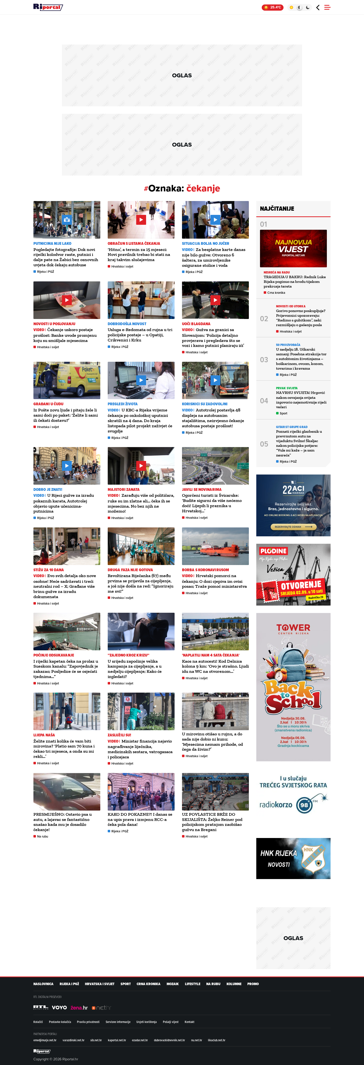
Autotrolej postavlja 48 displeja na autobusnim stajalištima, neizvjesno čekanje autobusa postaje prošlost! (213, 418)
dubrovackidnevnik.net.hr (169, 1040)
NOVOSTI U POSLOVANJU (54, 324)
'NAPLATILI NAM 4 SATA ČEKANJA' (210, 655)
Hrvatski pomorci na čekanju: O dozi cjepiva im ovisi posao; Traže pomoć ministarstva (214, 581)
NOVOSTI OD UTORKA (291, 306)
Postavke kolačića (60, 1022)
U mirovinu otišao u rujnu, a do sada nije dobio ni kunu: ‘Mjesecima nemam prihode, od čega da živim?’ (212, 741)
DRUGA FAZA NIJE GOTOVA (130, 570)
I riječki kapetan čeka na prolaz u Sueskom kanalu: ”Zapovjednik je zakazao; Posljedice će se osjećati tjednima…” (65, 668)
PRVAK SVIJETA (287, 388)
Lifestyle (192, 984)
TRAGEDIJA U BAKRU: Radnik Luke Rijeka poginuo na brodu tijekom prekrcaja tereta (295, 281)
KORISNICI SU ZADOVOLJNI (205, 404)
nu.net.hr (196, 1040)
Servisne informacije (118, 1022)
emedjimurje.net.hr (44, 1040)
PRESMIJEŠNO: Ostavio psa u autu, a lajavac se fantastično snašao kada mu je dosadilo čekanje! (62, 822)
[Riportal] (48, 7)
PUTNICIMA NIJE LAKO (52, 243)
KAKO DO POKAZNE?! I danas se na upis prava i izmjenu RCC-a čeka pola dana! (140, 819)
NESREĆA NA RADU (277, 272)
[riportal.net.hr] (42, 1051)
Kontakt (189, 1022)
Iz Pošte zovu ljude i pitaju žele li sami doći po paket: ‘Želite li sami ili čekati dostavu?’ (65, 415)
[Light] (291, 7)
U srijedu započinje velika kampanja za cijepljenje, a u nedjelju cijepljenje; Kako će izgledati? (135, 668)
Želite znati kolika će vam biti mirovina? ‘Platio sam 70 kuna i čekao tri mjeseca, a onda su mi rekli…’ (64, 748)
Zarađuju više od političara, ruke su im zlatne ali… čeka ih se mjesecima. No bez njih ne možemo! (141, 503)
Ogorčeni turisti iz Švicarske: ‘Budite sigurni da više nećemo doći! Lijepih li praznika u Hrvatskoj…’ (212, 503)
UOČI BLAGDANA (196, 324)
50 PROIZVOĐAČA (288, 344)
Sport (283, 413)
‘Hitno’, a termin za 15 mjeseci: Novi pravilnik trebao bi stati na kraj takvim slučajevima (139, 255)
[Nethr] (101, 1007)
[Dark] (308, 7)
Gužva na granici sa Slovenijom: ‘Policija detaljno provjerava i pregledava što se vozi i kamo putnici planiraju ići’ (213, 337)
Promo (253, 984)
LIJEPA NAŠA (44, 735)
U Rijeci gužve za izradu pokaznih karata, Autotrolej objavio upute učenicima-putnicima (63, 503)
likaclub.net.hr (216, 1040)
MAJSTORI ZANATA (124, 489)
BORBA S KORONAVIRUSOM (205, 570)
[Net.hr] (40, 1007)
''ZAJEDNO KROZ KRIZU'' (128, 655)
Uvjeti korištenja (146, 1022)
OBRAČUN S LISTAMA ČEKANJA (134, 243)
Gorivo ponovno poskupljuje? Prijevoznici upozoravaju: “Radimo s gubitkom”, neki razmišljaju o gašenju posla (300, 317)
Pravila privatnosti (88, 1022)
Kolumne (234, 984)
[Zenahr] (79, 1007)
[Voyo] (59, 1007)
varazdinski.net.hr (73, 1040)
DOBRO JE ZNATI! (47, 489)
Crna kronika (276, 292)
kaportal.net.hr (117, 1040)
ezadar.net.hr (140, 1040)
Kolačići (38, 1022)
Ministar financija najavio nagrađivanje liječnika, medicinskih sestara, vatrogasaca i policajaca (140, 749)
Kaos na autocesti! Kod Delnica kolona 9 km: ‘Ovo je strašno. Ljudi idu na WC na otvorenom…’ (215, 666)
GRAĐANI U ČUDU (48, 404)
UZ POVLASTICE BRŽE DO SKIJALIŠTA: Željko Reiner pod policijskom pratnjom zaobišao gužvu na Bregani (212, 822)
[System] (299, 7)
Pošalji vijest (171, 1022)
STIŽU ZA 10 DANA (48, 570)
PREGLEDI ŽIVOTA (123, 404)
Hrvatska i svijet (122, 266)
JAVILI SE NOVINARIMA (202, 489)
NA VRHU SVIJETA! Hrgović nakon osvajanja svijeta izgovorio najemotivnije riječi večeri (301, 399)
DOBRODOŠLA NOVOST (127, 324)
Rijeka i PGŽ (45, 271)
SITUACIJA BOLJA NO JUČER (205, 243)
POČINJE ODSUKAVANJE (53, 655)
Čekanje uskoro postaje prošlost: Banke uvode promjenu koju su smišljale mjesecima (65, 335)
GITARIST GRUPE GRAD (292, 427)
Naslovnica (43, 984)
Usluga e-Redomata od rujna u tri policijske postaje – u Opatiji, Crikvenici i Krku (140, 335)
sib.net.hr (96, 1040)
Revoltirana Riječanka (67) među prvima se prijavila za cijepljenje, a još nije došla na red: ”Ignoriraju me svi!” (140, 583)
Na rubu (42, 836)
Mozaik (173, 984)
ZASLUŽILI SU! (119, 735)
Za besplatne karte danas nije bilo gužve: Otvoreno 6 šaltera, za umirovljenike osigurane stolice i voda (213, 257)
